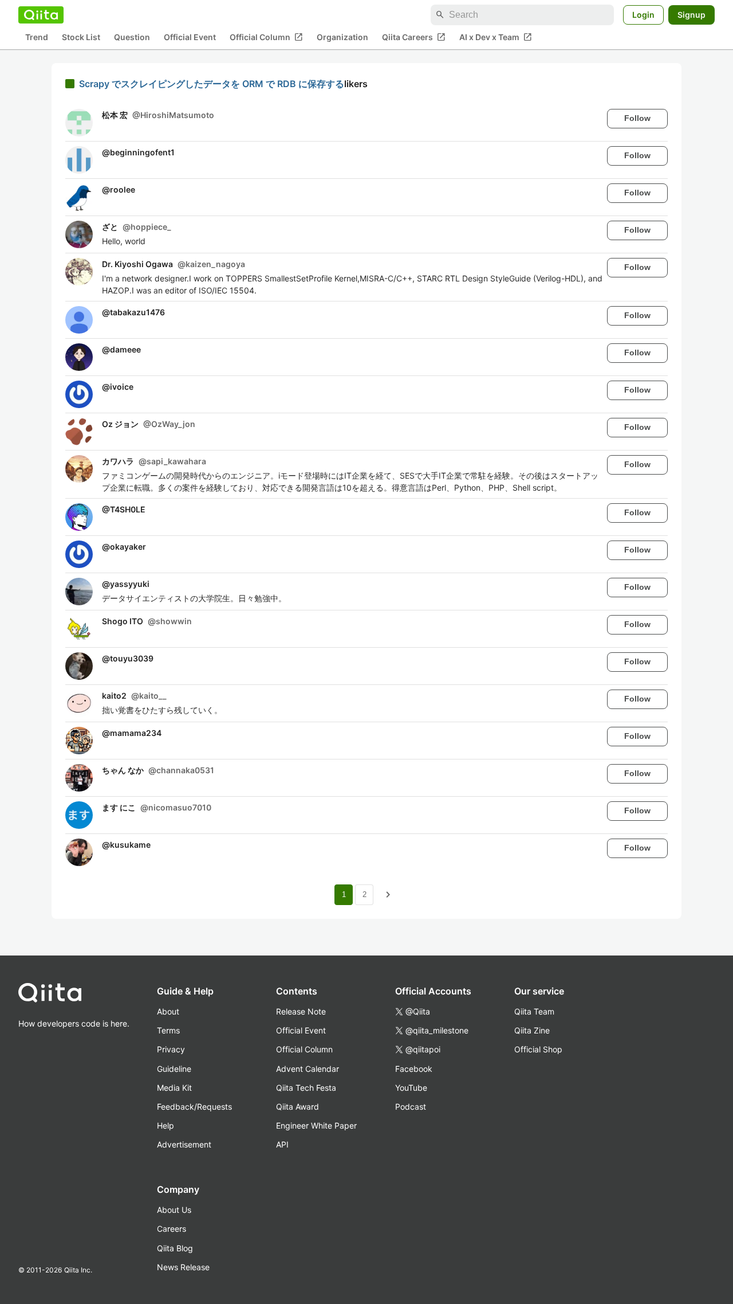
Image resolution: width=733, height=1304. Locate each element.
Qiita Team (534, 1011)
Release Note (301, 1011)
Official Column (266, 37)
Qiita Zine (532, 1030)
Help (165, 1125)
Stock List (81, 37)
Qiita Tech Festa (306, 1087)
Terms (168, 1030)
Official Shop (538, 1049)
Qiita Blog (175, 1248)
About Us (174, 1210)
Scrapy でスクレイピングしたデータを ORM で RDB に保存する (211, 83)
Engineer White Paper (316, 1125)
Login (643, 14)
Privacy (171, 1049)
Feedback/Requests (194, 1106)
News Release (183, 1267)
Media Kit (174, 1087)
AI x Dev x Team (495, 37)
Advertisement (184, 1144)
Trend (36, 37)
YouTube (411, 1087)
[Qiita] (41, 15)
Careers (171, 1228)
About (168, 1011)
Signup (691, 14)
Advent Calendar (307, 1069)
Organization (342, 37)
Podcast (410, 1106)
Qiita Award (297, 1106)
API (282, 1144)
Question (132, 37)
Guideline (174, 1069)
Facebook (413, 1069)
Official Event (190, 37)
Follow (637, 118)
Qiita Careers (414, 37)
